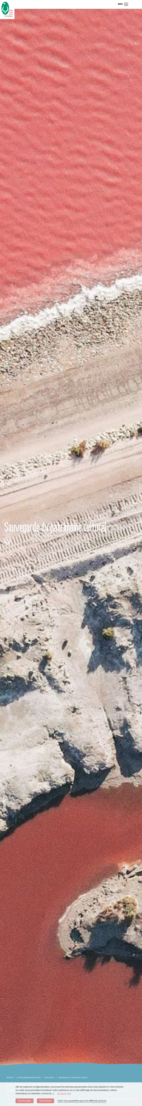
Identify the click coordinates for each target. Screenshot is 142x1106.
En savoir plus (64, 1093)
